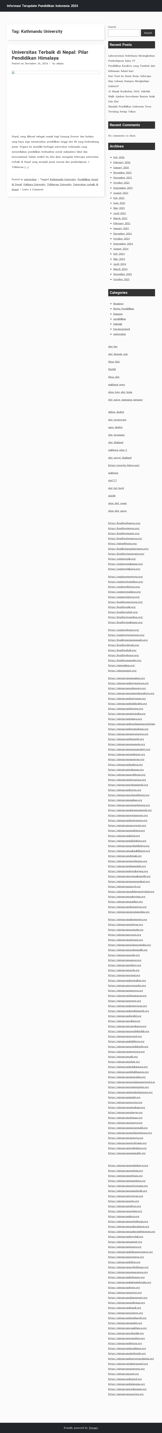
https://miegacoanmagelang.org (126, 1180)
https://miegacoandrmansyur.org (127, 906)
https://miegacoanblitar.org (124, 1262)
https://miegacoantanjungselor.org (128, 1087)
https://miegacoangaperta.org (125, 1138)
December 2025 (122, 172)
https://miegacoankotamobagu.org (128, 729)
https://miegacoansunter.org (125, 1292)
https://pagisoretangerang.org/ (126, 635)
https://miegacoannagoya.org (125, 1122)
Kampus (118, 314)
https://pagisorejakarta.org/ (124, 569)
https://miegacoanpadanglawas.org (128, 1226)
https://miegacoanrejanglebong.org (128, 795)
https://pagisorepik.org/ (122, 558)
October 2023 (121, 279)
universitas (30, 179)
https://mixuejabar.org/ (121, 665)
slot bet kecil (116, 488)
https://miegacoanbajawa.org (125, 719)
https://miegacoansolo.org (123, 1201)
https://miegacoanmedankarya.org (128, 1165)
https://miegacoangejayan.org (125, 924)
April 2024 (119, 264)
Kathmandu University (63, 179)
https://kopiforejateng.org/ (124, 528)
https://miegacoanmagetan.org (126, 759)
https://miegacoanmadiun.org (125, 901)
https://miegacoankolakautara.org (128, 1066)
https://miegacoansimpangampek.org (130, 810)
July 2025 (119, 198)
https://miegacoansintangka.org (126, 713)
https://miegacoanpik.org (123, 1056)
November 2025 (122, 177)
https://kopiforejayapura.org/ (125, 538)
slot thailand (115, 442)
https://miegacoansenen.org (124, 1000)
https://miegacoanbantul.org (125, 1379)
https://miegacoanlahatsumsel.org (128, 1363)
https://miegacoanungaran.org (126, 1257)
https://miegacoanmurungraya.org (128, 734)
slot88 (111, 495)
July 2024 (119, 253)
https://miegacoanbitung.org (125, 1343)
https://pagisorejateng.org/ (124, 597)
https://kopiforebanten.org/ (124, 523)
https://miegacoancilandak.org (126, 1333)
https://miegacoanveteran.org (125, 1196)
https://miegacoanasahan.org (125, 800)
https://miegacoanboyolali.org (125, 1236)
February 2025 (121, 223)
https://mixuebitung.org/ (122, 543)
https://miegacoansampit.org (125, 1241)
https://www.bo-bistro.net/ (124, 465)
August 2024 (120, 248)
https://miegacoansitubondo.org (127, 1353)
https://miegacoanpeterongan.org (128, 1185)
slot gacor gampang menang (125, 399)
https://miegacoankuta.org (123, 1216)
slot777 (112, 480)
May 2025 (119, 208)
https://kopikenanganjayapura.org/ (128, 548)
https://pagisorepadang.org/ (124, 591)
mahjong (113, 473)
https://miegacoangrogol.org (125, 1036)
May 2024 (119, 259)
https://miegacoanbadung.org (125, 764)
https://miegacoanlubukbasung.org (128, 1072)
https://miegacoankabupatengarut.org (130, 1252)
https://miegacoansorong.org (125, 1102)
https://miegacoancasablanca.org (127, 1328)
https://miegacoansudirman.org (126, 1302)
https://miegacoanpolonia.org (125, 1170)
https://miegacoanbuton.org (124, 790)
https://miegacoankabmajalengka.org (129, 1282)
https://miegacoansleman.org (125, 1117)
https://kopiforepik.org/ (122, 607)
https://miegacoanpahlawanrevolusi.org (131, 891)
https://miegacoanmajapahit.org (127, 1153)
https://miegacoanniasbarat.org (126, 754)
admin (59, 63)
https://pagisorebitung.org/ (124, 586)
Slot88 (112, 369)
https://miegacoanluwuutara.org (127, 779)
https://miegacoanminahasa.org (126, 1107)
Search (112, 27)
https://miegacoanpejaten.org (125, 1313)
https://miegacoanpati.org (123, 1373)
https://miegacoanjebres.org (124, 1206)
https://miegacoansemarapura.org (128, 1272)
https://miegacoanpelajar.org (125, 1211)
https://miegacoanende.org (124, 955)
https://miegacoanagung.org (124, 960)
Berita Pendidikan (123, 308)
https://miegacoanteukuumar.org (127, 1389)
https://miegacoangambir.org (125, 1323)
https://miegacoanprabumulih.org (127, 950)
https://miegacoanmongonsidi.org (128, 1127)
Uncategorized (121, 329)
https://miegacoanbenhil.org (124, 1016)
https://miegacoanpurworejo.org (127, 825)
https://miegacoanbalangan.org (126, 1384)
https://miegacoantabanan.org (126, 769)
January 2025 (121, 228)
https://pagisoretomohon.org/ (125, 581)
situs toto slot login (120, 392)
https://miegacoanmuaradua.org (127, 1077)
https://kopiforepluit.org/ (123, 612)
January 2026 (121, 167)
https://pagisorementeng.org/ (125, 576)
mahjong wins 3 (117, 450)
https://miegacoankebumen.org (126, 1277)
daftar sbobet (116, 412)
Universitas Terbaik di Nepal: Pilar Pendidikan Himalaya (50, 55)
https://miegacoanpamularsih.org (127, 1191)
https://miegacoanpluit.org (124, 1061)
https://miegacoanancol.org (124, 886)
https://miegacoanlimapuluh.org (127, 866)
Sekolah (117, 324)
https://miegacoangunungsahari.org (129, 881)
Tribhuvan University (59, 184)
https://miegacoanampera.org (125, 990)
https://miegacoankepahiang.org (127, 1348)
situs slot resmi (117, 503)
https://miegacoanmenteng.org (126, 1051)
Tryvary (93, 1428)
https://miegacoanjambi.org (124, 1097)
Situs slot (113, 377)
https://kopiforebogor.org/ (123, 655)
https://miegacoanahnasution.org (127, 919)
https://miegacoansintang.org (125, 939)
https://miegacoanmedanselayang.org (130, 1132)
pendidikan (119, 319)
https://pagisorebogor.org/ (123, 630)
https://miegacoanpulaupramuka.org (129, 945)
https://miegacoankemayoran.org (127, 1006)
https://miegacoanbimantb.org (126, 739)
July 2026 (119, 157)
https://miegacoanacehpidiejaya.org (128, 845)
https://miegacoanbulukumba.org (127, 703)
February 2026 (121, 162)
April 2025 (119, 213)
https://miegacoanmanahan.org (126, 678)
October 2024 (121, 238)
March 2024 (120, 269)
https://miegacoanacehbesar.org (126, 774)
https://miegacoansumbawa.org (126, 830)
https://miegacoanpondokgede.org (128, 1046)
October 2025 (121, 182)
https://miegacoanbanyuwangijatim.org (131, 1358)
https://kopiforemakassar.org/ (125, 622)
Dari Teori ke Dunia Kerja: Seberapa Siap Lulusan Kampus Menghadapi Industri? (129, 81)
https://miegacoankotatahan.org (127, 980)
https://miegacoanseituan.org (125, 1175)
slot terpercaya (117, 419)
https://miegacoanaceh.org (123, 970)
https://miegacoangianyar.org (125, 1112)
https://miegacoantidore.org (124, 965)
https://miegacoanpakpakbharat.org (129, 851)
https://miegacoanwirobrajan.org (127, 1143)
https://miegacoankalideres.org (126, 1041)
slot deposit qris (118, 354)
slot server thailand (119, 457)
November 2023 (122, 274)
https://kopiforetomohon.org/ (125, 617)
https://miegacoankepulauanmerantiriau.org (134, 724)
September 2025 (123, 188)
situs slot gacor (117, 511)
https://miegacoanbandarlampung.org (130, 1092)
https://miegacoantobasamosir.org (128, 784)
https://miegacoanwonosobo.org (127, 985)
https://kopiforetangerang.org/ (126, 553)
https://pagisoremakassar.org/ (125, 564)
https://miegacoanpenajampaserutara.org (132, 1082)
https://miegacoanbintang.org (125, 708)
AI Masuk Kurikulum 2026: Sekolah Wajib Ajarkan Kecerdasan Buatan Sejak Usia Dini (131, 96)
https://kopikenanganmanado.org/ (128, 640)
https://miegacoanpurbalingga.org (128, 1221)
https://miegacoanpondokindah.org (128, 1031)
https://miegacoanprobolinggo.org (128, 1267)
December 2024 (122, 233)
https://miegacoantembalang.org (127, 1148)
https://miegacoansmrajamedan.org (129, 912)
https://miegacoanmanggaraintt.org (129, 749)
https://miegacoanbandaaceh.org (127, 1318)
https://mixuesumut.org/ (122, 670)
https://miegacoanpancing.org (125, 1394)
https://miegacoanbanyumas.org (127, 698)
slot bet (113, 346)
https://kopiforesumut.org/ (124, 533)
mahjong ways (116, 384)
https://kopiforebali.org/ (122, 650)
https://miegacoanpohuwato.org (127, 688)
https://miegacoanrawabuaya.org (127, 1026)
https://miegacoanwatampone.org (128, 815)
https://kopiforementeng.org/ (125, 602)
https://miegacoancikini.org (124, 1021)
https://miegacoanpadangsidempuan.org (131, 1231)
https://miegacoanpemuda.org (125, 929)
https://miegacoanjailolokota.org (127, 840)
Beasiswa (118, 303)
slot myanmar (116, 435)
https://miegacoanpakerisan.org (126, 896)
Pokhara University (34, 184)
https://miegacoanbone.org (124, 1287)
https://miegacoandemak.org (125, 856)
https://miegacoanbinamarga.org (127, 995)
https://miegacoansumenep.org (126, 1368)
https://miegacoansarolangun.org (127, 861)
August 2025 (120, 193)
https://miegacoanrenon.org (124, 934)
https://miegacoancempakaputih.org (129, 876)
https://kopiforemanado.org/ (125, 660)
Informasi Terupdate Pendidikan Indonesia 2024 (42, 6)
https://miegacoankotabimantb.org (128, 1011)
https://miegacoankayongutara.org (128, 683)
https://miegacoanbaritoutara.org (127, 820)
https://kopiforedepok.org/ (123, 645)
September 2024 (123, 243)
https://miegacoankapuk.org (124, 1307)
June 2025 (119, 203)
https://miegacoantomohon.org (126, 1338)
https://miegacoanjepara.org (124, 1246)
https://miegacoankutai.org (124, 835)
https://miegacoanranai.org (124, 975)
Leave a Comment (33, 189)
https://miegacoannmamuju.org (126, 744)
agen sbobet (115, 427)
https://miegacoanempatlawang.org (129, 805)
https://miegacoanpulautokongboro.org (131, 693)
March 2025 (120, 218)
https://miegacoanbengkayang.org (128, 871)
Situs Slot (114, 361)
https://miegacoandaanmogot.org (127, 1297)
